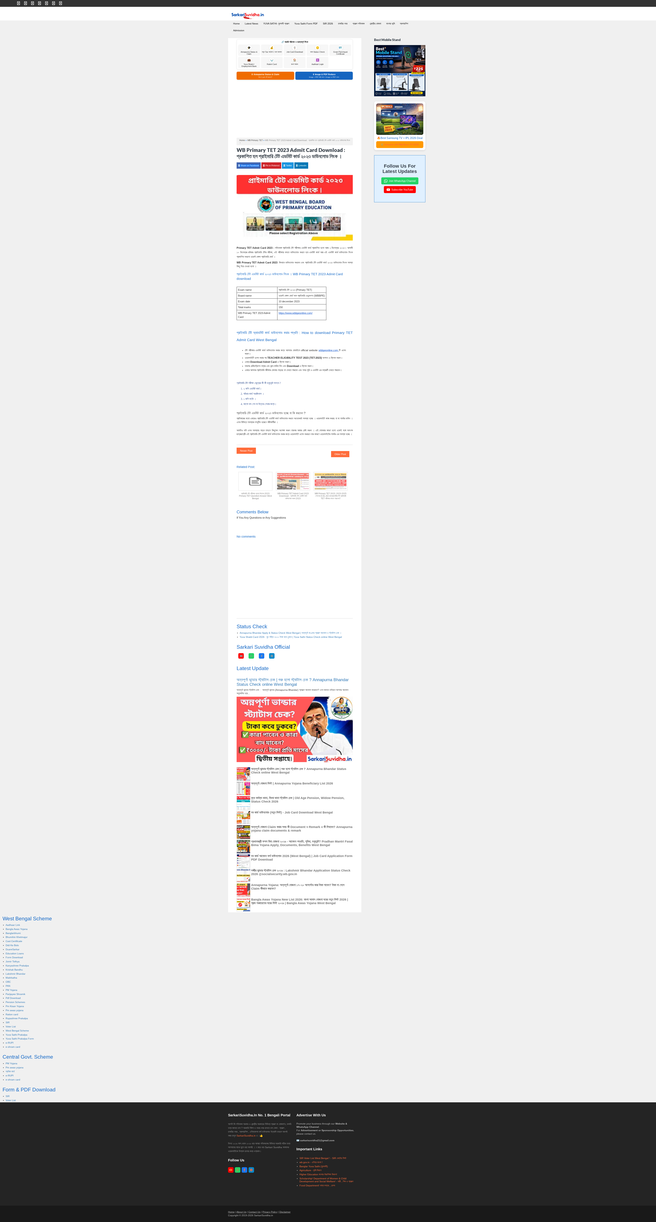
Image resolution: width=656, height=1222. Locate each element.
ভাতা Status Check (317, 49)
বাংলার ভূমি (390, 23)
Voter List (11, 1026)
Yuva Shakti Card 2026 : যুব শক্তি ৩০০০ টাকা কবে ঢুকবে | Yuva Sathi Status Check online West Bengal (291, 637)
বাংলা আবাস (294, 62)
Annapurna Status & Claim (249, 50)
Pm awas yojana (14, 1010)
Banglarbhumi (13, 933)
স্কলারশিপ (404, 23)
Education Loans (15, 953)
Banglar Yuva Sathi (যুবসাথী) (313, 1166)
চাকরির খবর (342, 23)
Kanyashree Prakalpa (17, 965)
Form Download (14, 957)
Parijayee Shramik (15, 994)
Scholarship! (306, 1178)
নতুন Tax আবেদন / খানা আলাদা (272, 49)
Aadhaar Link (13, 925)
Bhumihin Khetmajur (17, 937)
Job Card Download (294, 49)
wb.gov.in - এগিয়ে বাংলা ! (311, 1162)
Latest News (251, 23)
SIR (8, 1022)
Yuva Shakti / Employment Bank (249, 63)
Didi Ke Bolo (12, 945)
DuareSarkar (12, 949)
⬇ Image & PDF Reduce (324, 75)
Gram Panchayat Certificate (340, 50)
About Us (241, 1212)
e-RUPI (9, 1042)
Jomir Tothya (12, 961)
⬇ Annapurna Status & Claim (265, 75)
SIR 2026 (328, 23)
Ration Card (272, 62)
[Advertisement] (295, 109)
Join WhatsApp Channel (402, 180)
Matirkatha (11, 977)
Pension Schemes (15, 1002)
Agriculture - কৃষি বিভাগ (310, 1170)
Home (236, 23)
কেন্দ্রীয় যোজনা (375, 23)
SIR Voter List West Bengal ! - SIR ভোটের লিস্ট (322, 1158)
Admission (238, 30)
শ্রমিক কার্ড (10, 1071)
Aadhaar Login (318, 62)
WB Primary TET (255, 140)
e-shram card (13, 1046)
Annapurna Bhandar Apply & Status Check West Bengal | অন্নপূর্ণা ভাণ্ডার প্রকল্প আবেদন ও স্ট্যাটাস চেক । (290, 632)
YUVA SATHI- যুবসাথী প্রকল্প (276, 23)
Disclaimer (285, 1212)
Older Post (340, 454)
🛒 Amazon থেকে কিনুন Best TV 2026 (400, 144)
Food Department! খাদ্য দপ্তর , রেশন (317, 1185)
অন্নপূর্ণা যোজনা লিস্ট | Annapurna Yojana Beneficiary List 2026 (292, 783)
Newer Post (246, 450)
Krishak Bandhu (14, 969)
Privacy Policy (269, 1212)
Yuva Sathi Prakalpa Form (20, 1038)
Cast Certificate (14, 941)
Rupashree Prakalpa (17, 1018)
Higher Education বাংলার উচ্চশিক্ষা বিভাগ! (318, 1174)
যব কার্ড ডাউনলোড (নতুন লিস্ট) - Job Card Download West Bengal (292, 812)
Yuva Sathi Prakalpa (16, 1034)
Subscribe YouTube (402, 189)
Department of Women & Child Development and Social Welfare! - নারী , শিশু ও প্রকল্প (326, 1180)
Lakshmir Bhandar (15, 973)
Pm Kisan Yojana (15, 1006)
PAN (8, 986)
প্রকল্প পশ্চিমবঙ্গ (359, 23)
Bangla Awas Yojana (17, 929)
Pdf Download (13, 998)
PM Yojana (11, 990)
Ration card (12, 1014)
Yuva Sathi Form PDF (306, 23)
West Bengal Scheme (17, 1030)
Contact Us (254, 1212)
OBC (8, 981)
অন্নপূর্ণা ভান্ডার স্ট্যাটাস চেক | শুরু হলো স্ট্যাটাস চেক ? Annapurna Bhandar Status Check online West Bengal (293, 681)
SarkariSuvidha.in (246, 1135)
